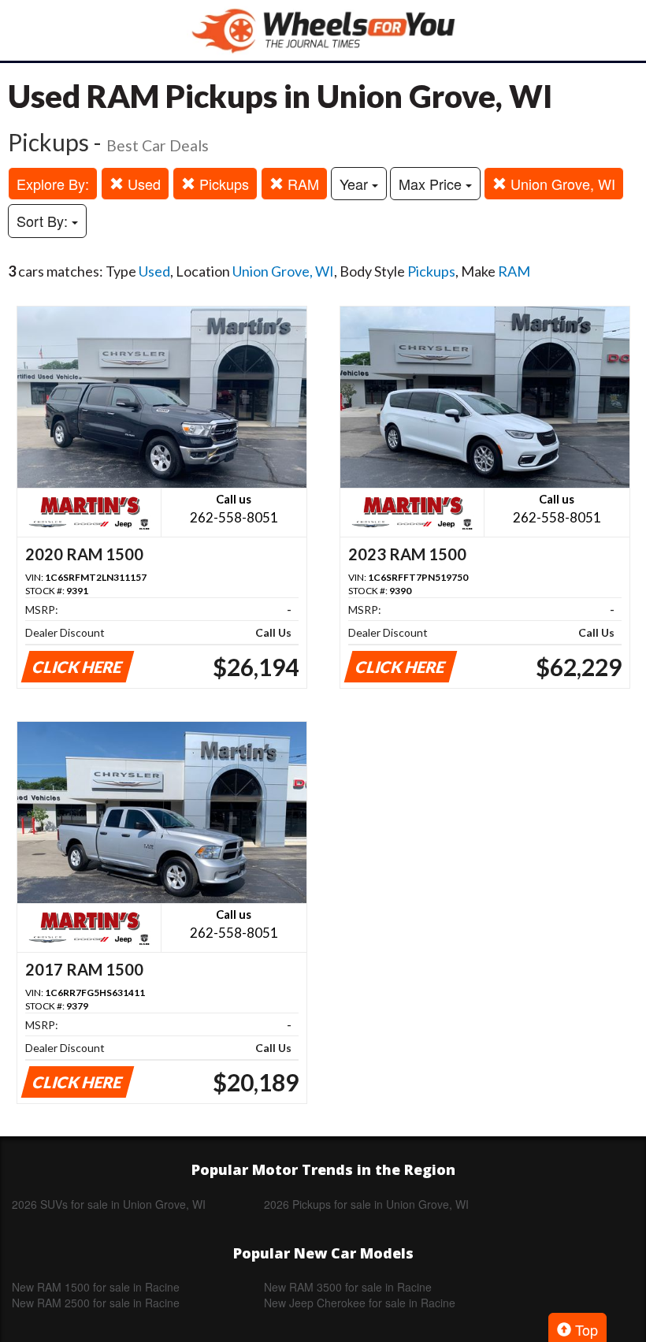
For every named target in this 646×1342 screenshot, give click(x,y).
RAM (301, 183)
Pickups (222, 183)
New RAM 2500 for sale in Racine (96, 1302)
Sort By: (44, 220)
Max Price (432, 183)
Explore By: (53, 183)
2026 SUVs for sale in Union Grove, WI (109, 1204)
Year (356, 183)
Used (142, 183)
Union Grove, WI (561, 183)
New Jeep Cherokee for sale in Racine (359, 1302)
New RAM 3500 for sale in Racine (348, 1287)
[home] (323, 30)
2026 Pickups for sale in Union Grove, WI (366, 1204)
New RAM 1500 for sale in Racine (96, 1287)
